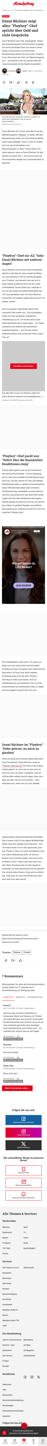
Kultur (26, 1238)
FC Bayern (7, 1243)
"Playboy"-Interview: (10, 766)
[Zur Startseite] (23, 6)
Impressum (7, 1384)
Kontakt (6, 1366)
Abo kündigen (8, 1406)
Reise (26, 1243)
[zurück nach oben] (24, 1426)
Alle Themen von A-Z (11, 1268)
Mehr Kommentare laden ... (17, 1088)
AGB (4, 1390)
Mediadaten (28, 1340)
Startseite (5, 10)
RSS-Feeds (7, 1283)
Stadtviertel (7, 1232)
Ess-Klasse (7, 1299)
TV (25, 1232)
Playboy (16, 952)
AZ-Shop (27, 1345)
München (6, 1227)
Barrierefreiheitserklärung (13, 1400)
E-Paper (6, 1361)
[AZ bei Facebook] (25, 1377)
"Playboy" (22, 135)
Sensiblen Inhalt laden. (23, 366)
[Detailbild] (42, 90)
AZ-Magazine (29, 1350)
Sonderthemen (29, 1356)
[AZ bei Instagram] (31, 1377)
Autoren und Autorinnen (12, 1340)
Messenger (7, 1278)
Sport (26, 1227)
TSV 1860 (6, 1248)
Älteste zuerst (20, 997)
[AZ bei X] (38, 1377)
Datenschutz (8, 1395)
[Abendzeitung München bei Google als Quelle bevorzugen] (33, 82)
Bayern (5, 1238)
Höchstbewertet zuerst (35, 997)
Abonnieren (7, 1350)
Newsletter (7, 1273)
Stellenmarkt (29, 1268)
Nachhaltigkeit (29, 1248)
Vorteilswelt (7, 1305)
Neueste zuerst (8, 997)
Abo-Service (7, 1356)
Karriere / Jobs (8, 1345)
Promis (11, 10)
